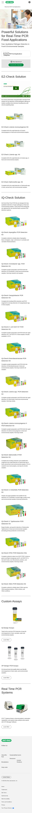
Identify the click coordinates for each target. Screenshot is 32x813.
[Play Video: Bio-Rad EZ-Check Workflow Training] (16, 88)
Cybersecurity (4, 795)
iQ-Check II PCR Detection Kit (14, 424)
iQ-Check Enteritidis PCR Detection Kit (15, 491)
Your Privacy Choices (6, 808)
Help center (4, 767)
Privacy (3, 804)
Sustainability (13, 755)
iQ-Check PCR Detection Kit (14, 233)
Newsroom (12, 758)
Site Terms (3, 792)
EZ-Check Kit (14, 127)
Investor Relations (19, 761)
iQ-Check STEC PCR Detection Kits (14, 553)
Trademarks (4, 789)
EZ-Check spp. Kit (10, 154)
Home (2, 786)
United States (6, 777)
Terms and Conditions (6, 801)
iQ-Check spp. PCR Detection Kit (13, 265)
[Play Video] (2, 96)
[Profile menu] (24, 2)
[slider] (14, 96)
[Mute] (26, 96)
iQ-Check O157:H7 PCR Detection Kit (12, 328)
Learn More (6, 639)
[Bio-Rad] (6, 740)
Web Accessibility (5, 798)
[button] (2, 7)
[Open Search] (21, 2)
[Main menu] (2, 2)
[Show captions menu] (23, 96)
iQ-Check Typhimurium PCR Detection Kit (12, 523)
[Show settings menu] (29, 96)
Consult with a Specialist (16, 64)
